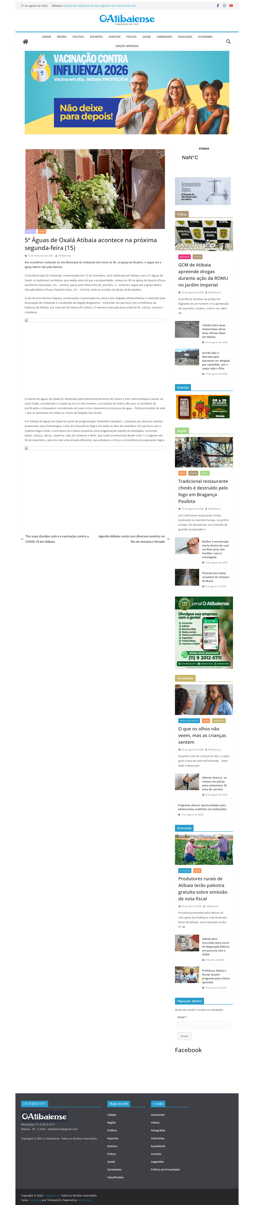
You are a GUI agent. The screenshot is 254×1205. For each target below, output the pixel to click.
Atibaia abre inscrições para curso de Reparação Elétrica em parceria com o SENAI (215, 946)
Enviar (185, 1036)
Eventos (114, 36)
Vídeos (155, 1122)
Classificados (115, 1177)
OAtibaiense (64, 255)
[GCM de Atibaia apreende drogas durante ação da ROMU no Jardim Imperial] (204, 236)
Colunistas (157, 1138)
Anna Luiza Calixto (189, 720)
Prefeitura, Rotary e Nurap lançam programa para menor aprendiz (216, 976)
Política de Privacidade (165, 1169)
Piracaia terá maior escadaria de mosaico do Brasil (215, 577)
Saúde (146, 36)
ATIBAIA (204, 156)
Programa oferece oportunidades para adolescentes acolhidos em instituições (202, 807)
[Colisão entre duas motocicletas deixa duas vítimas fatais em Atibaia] (187, 334)
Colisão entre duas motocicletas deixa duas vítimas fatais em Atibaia (214, 331)
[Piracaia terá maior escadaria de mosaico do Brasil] (187, 580)
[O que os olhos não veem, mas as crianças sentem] (204, 700)
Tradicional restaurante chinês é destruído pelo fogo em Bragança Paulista (203, 491)
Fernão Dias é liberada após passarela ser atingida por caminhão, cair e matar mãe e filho (216, 360)
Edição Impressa (127, 46)
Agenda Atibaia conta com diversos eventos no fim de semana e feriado (132, 539)
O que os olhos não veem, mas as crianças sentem (202, 735)
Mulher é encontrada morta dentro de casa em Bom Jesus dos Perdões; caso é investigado (215, 549)
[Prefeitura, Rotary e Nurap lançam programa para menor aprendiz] (187, 979)
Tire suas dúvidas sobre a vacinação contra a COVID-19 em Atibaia (57, 539)
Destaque (184, 257)
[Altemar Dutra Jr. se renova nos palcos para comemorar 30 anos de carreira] (187, 786)
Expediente (158, 1146)
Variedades (164, 36)
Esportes (96, 36)
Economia (205, 36)
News (42, 231)
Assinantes (158, 1114)
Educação (185, 36)
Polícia (131, 36)
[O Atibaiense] (25, 41)
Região (62, 36)
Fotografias (158, 1130)
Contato (156, 1154)
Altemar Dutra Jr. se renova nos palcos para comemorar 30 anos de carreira (214, 783)
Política (78, 36)
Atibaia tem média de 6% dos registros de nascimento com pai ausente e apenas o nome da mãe (99, 7)
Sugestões (157, 1161)
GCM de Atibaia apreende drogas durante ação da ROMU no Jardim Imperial (203, 275)
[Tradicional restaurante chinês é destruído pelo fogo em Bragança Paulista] (204, 452)
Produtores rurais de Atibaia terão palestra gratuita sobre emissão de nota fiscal (202, 888)
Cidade (46, 36)
